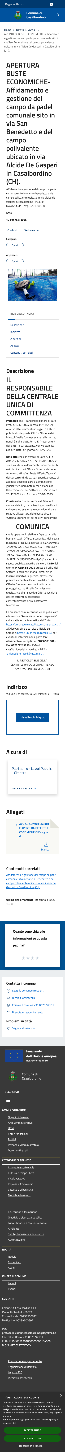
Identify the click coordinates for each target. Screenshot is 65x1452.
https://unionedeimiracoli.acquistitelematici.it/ (33, 624)
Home (7, 30)
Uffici (11, 1128)
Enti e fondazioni (18, 1134)
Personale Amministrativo (23, 1145)
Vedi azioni (30, 230)
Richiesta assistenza (20, 1378)
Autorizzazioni (16, 1240)
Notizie (12, 1256)
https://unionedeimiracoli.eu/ (34, 633)
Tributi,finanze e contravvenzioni (27, 1223)
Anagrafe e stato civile (21, 1167)
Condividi (12, 230)
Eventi (12, 1289)
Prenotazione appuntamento (25, 1361)
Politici (12, 1139)
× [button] (61, 1395)
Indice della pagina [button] (22, 313)
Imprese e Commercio (20, 1184)
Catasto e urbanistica (20, 1189)
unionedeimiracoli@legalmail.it (25, 653)
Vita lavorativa (16, 1178)
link (14, 1423)
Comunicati (14, 1262)
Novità (20, 30)
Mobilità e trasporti (19, 1195)
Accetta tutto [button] (32, 1430)
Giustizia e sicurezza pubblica (25, 1217)
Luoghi (12, 1283)
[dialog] (32, 1422)
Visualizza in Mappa (33, 717)
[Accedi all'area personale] (51, 4)
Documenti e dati (18, 1150)
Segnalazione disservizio (22, 1367)
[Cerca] (58, 15)
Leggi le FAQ (15, 1372)
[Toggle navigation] (7, 15)
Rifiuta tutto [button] (32, 1438)
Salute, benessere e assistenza (26, 1234)
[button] (32, 1446)
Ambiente (13, 1228)
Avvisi (32, 30)
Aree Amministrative (20, 1123)
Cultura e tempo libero (21, 1173)
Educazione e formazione (22, 1212)
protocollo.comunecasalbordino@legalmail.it (29, 1333)
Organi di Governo (18, 1117)
